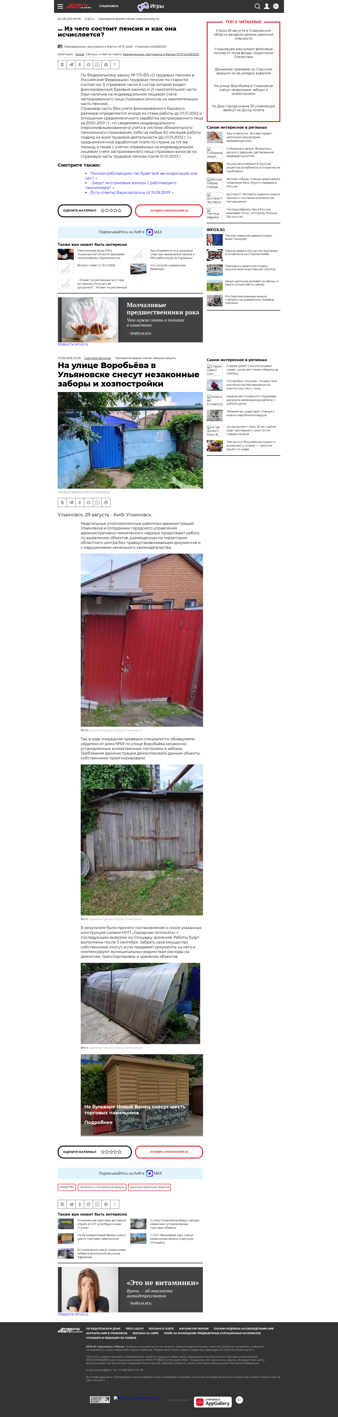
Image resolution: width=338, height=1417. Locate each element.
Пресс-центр (134, 1328)
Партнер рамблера (178, 1400)
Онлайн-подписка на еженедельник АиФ (244, 1328)
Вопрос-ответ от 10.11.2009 (96, 265)
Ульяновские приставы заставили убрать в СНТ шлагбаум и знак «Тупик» (101, 1224)
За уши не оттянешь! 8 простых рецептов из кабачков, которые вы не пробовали (253, 167)
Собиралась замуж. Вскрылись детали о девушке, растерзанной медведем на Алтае (250, 152)
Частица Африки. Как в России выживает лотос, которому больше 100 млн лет (251, 213)
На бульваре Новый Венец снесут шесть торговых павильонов (135, 1109)
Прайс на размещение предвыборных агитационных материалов (212, 1333)
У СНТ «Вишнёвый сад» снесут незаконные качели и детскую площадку (172, 1238)
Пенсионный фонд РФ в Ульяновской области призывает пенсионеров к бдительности (101, 254)
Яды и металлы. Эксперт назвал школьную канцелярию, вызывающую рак (249, 137)
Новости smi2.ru (73, 344)
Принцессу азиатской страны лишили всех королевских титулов (250, 267)
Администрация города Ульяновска (84, 491)
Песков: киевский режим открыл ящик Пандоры (248, 237)
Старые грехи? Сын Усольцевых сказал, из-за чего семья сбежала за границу (252, 369)
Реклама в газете (161, 1328)
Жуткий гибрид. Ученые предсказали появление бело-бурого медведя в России (253, 182)
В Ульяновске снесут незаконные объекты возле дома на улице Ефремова (101, 1253)
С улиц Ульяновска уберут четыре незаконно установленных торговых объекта (174, 1224)
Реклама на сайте (146, 1333)
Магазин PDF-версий (194, 1328)
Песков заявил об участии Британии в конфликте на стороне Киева (251, 252)
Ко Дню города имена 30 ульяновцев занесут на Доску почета (243, 108)
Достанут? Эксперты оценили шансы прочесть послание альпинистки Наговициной (253, 197)
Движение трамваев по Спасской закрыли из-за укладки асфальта (243, 71)
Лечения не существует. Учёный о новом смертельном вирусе (250, 413)
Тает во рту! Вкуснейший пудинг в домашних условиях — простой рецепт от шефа (250, 445)
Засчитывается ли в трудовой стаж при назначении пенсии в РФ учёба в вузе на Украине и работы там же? (162, 256)
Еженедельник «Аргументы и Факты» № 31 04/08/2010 (161, 54)
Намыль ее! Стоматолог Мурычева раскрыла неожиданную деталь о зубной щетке (251, 400)
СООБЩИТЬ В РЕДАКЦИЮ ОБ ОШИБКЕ (111, 1337)
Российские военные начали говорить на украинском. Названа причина (249, 300)
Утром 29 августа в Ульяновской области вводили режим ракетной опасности (243, 35)
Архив (79, 54)
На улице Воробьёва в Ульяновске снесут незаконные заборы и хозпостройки (243, 90)
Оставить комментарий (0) (169, 210)
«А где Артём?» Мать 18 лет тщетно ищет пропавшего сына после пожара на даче (251, 430)
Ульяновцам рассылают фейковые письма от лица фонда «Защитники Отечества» (243, 53)
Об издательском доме (103, 1328)
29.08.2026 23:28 (69, 358)
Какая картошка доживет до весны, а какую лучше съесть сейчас (251, 283)
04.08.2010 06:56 (69, 18)
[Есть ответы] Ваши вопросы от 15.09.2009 (130, 192)
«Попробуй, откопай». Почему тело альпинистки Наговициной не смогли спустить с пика (251, 384)
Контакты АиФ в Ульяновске (106, 1333)
